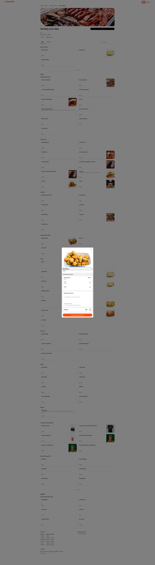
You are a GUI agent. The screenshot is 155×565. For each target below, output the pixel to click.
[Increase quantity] (90, 310)
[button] (77, 257)
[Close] (91, 249)
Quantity (66, 309)
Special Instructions (69, 293)
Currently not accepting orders (77, 315)
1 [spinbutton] (88, 309)
